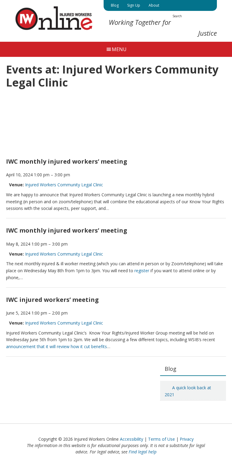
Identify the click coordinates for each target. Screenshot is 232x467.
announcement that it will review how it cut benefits (56, 346)
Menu (119, 49)
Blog (170, 368)
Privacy (187, 439)
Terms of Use (161, 439)
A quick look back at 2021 (188, 391)
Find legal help (142, 452)
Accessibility (131, 439)
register (141, 270)
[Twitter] (168, 5)
